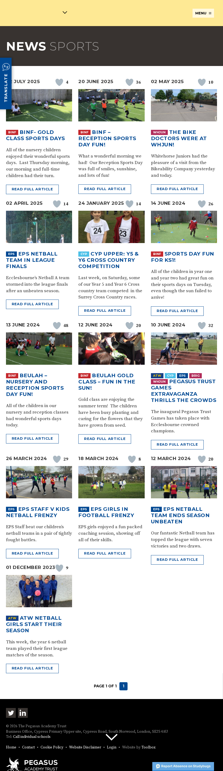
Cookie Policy (52, 747)
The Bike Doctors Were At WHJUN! (179, 138)
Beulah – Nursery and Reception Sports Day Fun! (35, 384)
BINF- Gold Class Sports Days (35, 135)
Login (111, 747)
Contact (28, 747)
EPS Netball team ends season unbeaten (180, 515)
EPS (11, 254)
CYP (83, 254)
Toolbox (148, 747)
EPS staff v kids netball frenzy (37, 512)
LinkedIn (23, 713)
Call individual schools (32, 737)
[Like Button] (59, 82)
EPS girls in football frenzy (106, 512)
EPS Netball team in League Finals (31, 260)
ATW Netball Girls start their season (34, 624)
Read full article (32, 189)
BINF (12, 132)
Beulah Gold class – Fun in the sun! (106, 381)
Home (11, 747)
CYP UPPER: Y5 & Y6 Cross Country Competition (108, 260)
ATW (157, 375)
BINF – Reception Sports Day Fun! (107, 138)
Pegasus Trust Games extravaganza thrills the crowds (183, 390)
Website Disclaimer (85, 747)
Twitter (11, 713)
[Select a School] (36, 13)
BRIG (195, 375)
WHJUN (159, 132)
